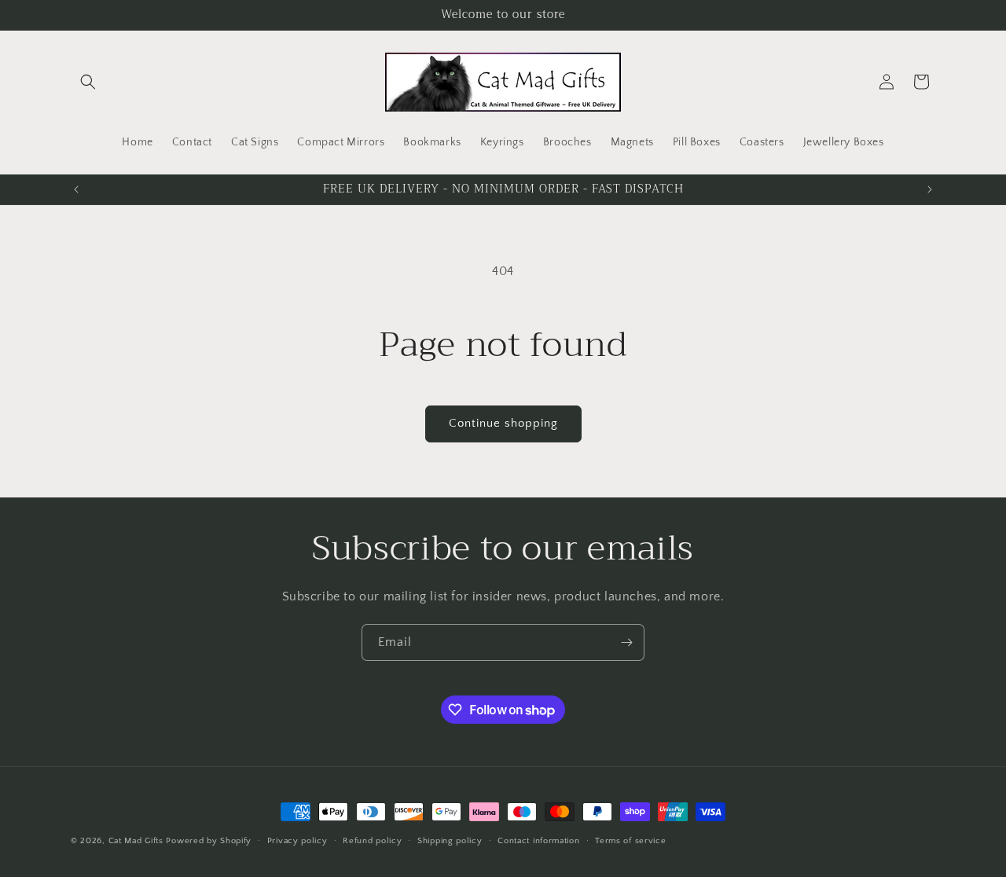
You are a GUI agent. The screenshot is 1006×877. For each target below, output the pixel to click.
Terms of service (630, 841)
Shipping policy (450, 841)
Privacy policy (297, 841)
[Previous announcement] (76, 189)
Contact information (538, 841)
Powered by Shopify (209, 841)
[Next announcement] (929, 189)
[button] (88, 81)
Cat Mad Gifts (135, 841)
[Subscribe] (626, 642)
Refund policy (372, 841)
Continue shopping (503, 423)
